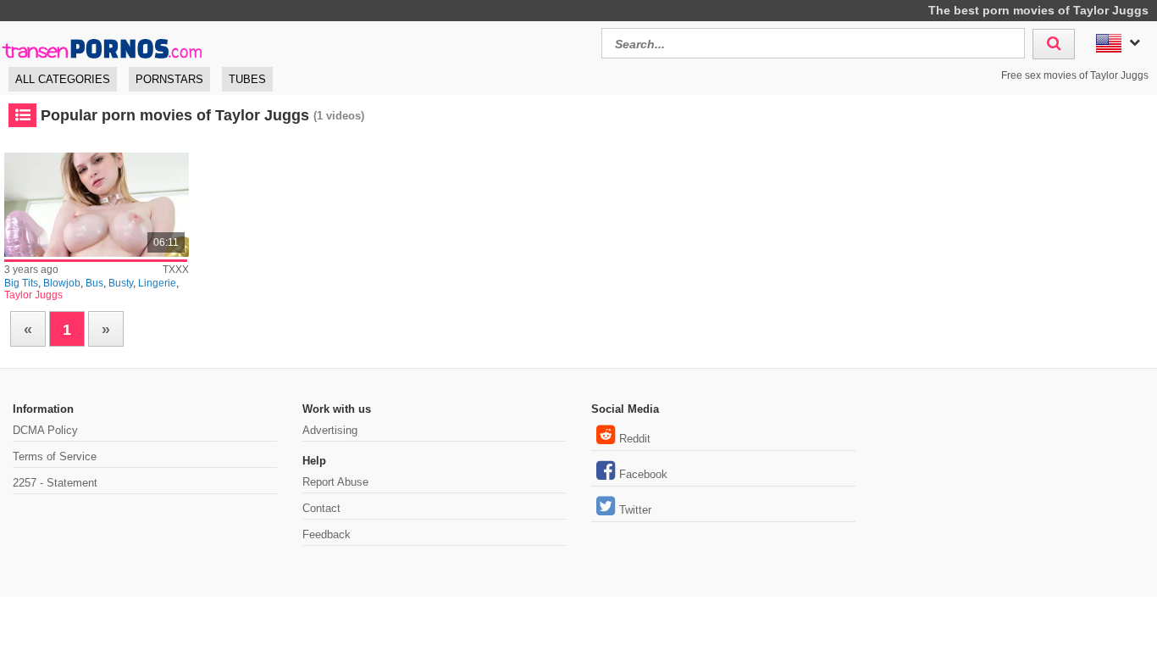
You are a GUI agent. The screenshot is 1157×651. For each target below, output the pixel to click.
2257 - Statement (55, 482)
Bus (94, 283)
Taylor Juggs (33, 295)
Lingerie (157, 283)
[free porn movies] (101, 41)
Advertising (329, 430)
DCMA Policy (45, 430)
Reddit (634, 438)
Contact (321, 508)
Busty (120, 283)
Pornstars (169, 79)
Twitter (635, 510)
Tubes (247, 79)
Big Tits (21, 283)
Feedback (326, 534)
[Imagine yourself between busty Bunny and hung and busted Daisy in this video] (96, 205)
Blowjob (61, 283)
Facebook (643, 474)
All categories (62, 79)
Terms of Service (55, 456)
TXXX (176, 269)
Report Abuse (335, 482)
